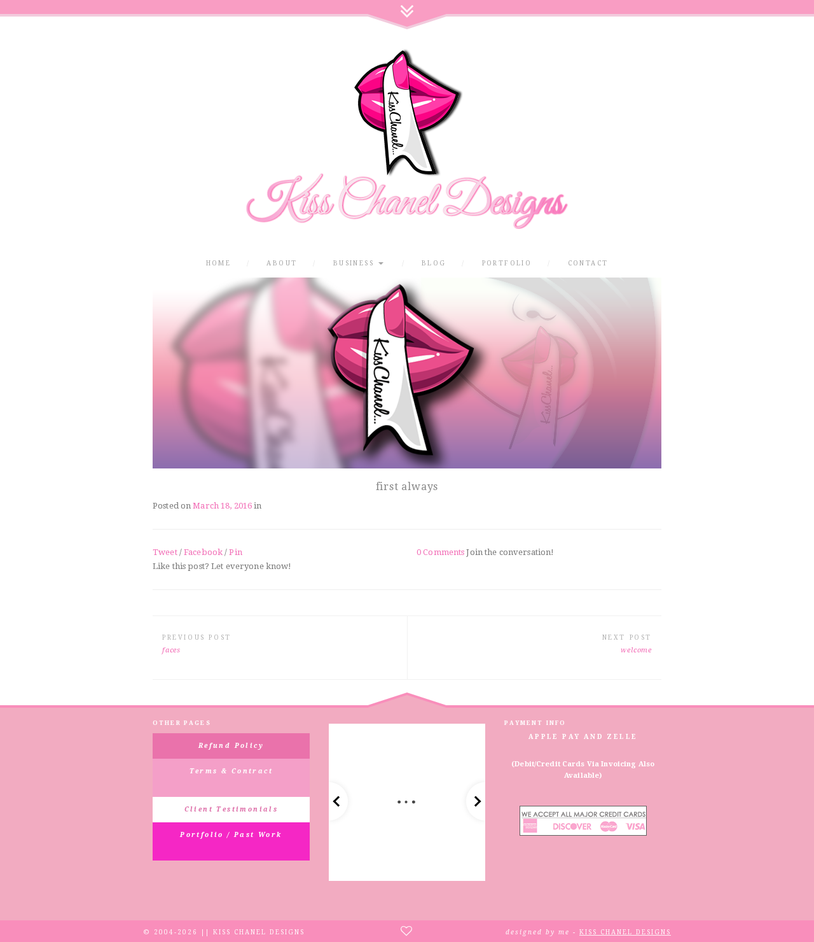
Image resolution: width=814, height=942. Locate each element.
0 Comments (440, 552)
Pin (235, 552)
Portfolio (507, 263)
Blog (434, 263)
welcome (636, 650)
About (281, 263)
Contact (588, 263)
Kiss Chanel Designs (625, 932)
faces (171, 650)
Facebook (203, 552)
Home (218, 263)
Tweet (165, 552)
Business (355, 263)
